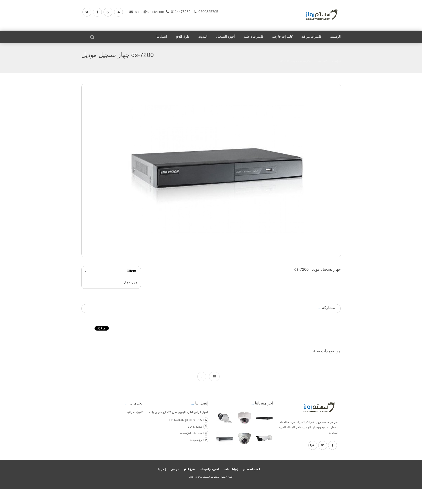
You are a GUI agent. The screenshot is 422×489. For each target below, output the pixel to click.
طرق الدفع (182, 36)
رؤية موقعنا (195, 439)
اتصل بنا (161, 36)
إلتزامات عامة (231, 469)
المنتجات (321, 61)
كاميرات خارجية (282, 36)
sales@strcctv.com (149, 12)
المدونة (202, 36)
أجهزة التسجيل (225, 36)
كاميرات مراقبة (311, 36)
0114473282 (181, 12)
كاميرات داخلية (253, 36)
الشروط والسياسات (209, 469)
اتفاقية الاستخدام (251, 469)
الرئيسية (335, 36)
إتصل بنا (162, 469)
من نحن (175, 469)
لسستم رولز (203, 476)
